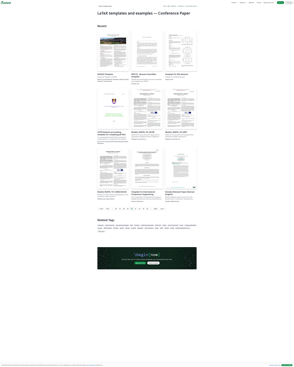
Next (156, 209)
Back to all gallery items (105, 6)
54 (147, 209)
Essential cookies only (274, 365)
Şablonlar (173, 6)
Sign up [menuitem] (280, 2)
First (101, 209)
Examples (181, 6)
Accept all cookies (287, 365)
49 (127, 209)
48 (124, 209)
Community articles (191, 6)
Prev (107, 209)
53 (143, 209)
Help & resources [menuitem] (268, 2)
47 (120, 209)
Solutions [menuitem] (242, 2)
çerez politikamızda (91, 365)
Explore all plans (153, 263)
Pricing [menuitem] (259, 2)
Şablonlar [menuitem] (251, 2)
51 (135, 209)
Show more (101, 231)
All (168, 6)
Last (162, 209)
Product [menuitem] (234, 2)
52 (139, 209)
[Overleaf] (6, 2)
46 (116, 209)
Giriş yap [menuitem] (289, 2)
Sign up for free (140, 263)
